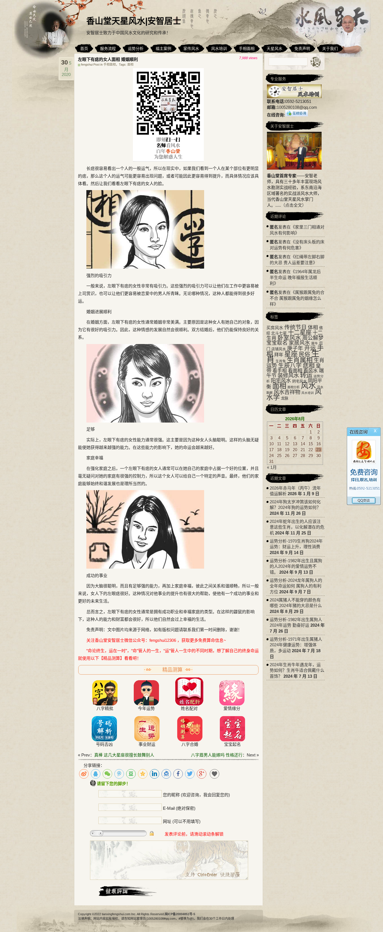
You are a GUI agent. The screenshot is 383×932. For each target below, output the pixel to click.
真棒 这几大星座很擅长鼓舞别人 (124, 755)
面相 (130, 64)
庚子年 (295, 348)
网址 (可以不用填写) (181, 821)
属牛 (314, 343)
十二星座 (300, 332)
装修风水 (288, 375)
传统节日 (295, 327)
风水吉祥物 (287, 392)
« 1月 (272, 467)
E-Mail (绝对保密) (179, 808)
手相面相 (109, 64)
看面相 (295, 370)
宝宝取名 (277, 343)
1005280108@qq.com (297, 107)
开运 (310, 348)
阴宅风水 (299, 381)
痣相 (309, 365)
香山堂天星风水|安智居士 (133, 21)
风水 (308, 386)
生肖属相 (300, 360)
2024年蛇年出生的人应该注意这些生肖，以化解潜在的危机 (297, 527)
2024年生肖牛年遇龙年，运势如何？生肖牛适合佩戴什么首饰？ (297, 670)
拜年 (278, 354)
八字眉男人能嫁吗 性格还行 (217, 755)
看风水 (310, 370)
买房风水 (274, 327)
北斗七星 (279, 333)
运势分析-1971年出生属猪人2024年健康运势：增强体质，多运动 (296, 645)
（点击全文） (293, 205)
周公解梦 (313, 338)
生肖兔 (281, 361)
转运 (306, 375)
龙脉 (284, 398)
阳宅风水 (281, 381)
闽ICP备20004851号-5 (180, 914)
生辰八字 (290, 365)
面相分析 (293, 387)
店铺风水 (278, 349)
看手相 (280, 370)
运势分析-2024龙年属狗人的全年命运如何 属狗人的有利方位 (296, 586)
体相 (313, 327)
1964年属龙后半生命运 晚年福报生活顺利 (295, 277)
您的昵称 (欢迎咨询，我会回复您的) (196, 794)
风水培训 (307, 393)
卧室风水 (289, 337)
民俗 (304, 354)
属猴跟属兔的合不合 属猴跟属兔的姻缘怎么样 (297, 298)
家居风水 (299, 343)
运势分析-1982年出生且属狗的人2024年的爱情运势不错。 (296, 566)
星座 (291, 354)
